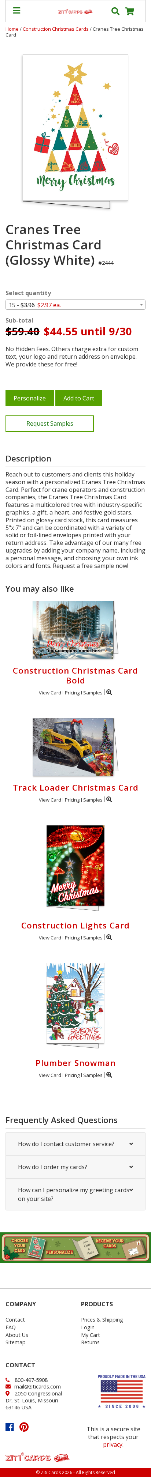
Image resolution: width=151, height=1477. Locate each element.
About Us (16, 1334)
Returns (90, 1342)
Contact (15, 1319)
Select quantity (28, 293)
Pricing (72, 692)
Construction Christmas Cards (56, 29)
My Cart (90, 1334)
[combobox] (75, 304)
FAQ (10, 1327)
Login (88, 1327)
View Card (50, 692)
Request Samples (49, 423)
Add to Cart (78, 398)
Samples (93, 692)
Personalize (30, 398)
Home (12, 29)
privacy (112, 1444)
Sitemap (15, 1342)
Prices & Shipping (102, 1319)
